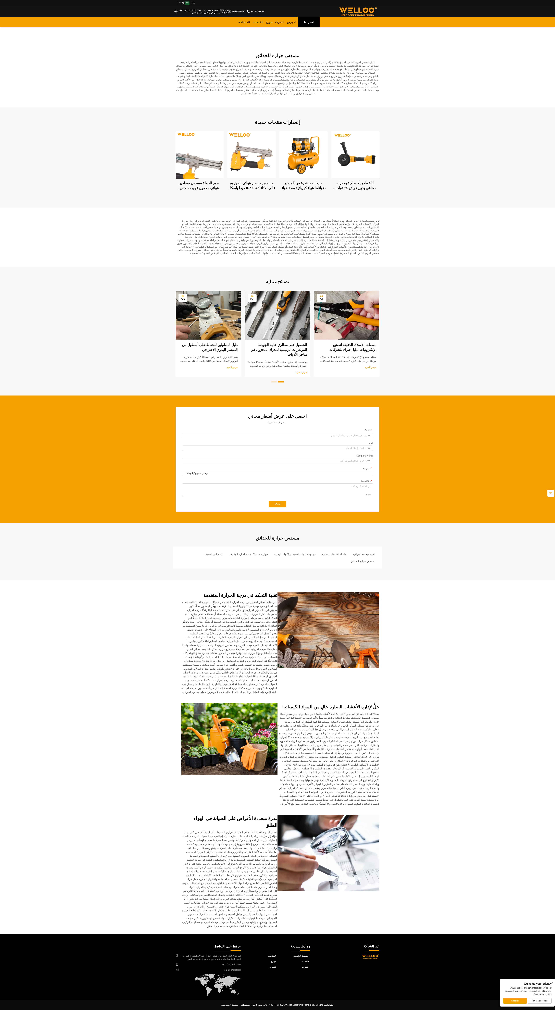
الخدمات (258, 22)
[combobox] (277, 473)
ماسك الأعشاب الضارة (334, 554)
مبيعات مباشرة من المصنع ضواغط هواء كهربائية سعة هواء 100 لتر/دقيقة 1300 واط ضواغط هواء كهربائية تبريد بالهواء (303, 185)
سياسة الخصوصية (229, 1004)
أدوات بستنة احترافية (364, 554)
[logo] (358, 11)
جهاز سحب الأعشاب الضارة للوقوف (249, 554)
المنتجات (244, 22)
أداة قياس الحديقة (213, 554)
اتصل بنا (309, 22)
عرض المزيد (371, 367)
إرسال (277, 503)
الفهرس (292, 22)
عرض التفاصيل (355, 155)
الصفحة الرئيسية (301, 955)
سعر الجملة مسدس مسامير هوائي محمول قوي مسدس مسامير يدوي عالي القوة (199, 185)
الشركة (279, 22)
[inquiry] (550, 493)
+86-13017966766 (258, 11)
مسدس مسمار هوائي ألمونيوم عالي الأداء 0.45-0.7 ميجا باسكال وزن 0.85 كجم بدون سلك (251, 185)
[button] (281, 381)
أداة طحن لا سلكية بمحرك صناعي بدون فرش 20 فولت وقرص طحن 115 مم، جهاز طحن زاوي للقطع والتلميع (355, 185)
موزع (269, 22)
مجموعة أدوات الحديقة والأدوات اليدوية (295, 554)
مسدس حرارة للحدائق (363, 561)
